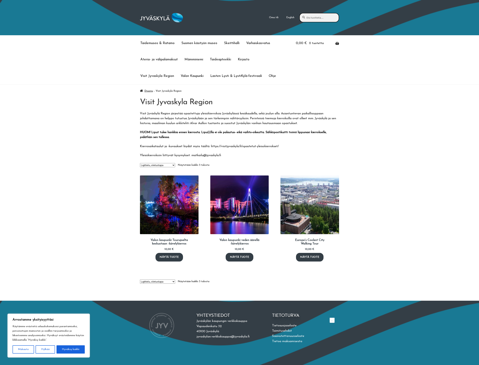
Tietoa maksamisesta (287, 341)
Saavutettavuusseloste (288, 336)
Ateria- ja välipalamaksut (159, 59)
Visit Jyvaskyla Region (157, 76)
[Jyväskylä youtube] (332, 320)
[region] (48, 336)
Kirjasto (243, 59)
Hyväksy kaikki (70, 349)
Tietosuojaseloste (284, 325)
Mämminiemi (193, 59)
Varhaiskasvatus (258, 43)
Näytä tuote (169, 257)
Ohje (272, 76)
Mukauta (23, 349)
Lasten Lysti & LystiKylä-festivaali (236, 76)
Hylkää (45, 349)
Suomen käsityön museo (199, 43)
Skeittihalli (232, 43)
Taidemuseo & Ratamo (157, 43)
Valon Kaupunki (192, 76)
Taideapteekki (220, 59)
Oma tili (273, 17)
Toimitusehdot (282, 330)
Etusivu (148, 91)
